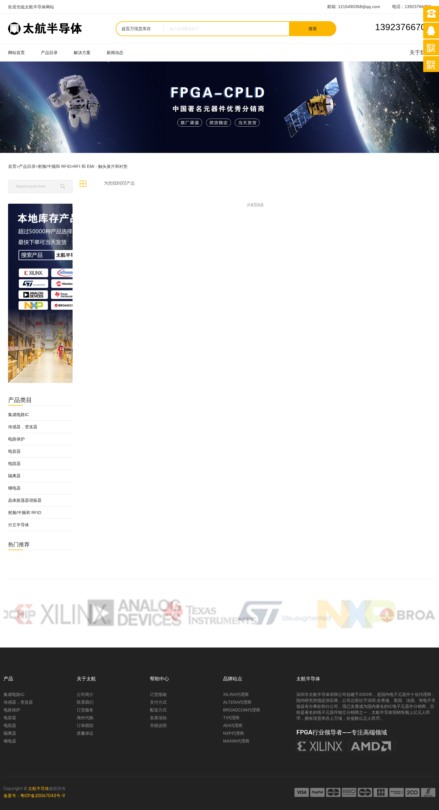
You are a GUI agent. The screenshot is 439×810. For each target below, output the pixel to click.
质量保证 (85, 733)
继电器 (14, 488)
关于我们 (420, 53)
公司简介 (85, 694)
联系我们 (85, 702)
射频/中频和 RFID (54, 166)
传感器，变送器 (22, 426)
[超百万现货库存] (136, 29)
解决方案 (82, 52)
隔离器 (14, 475)
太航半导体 (38, 788)
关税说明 (158, 725)
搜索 (312, 28)
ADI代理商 (232, 725)
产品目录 (49, 52)
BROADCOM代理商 (241, 710)
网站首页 (16, 52)
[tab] (83, 183)
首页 (12, 166)
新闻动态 (115, 52)
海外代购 (85, 717)
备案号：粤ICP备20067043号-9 (34, 795)
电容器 (14, 451)
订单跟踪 (85, 725)
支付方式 (158, 702)
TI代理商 (231, 717)
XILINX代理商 (236, 694)
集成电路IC (18, 414)
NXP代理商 (233, 733)
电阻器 (14, 463)
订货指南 (158, 694)
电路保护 (16, 439)
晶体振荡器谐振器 (25, 500)
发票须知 (158, 717)
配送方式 (158, 710)
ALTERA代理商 (237, 702)
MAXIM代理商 (236, 741)
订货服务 (85, 710)
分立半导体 (18, 524)
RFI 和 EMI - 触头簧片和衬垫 (100, 166)
